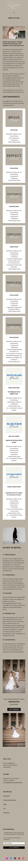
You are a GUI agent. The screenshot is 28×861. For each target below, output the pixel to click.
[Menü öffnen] (14, 13)
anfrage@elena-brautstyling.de (12, 782)
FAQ (4, 808)
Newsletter (6, 812)
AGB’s (5, 804)
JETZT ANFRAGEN (14, 709)
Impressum (6, 796)
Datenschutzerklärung (9, 800)
